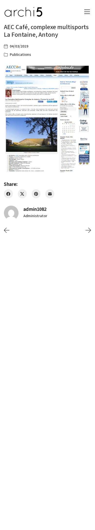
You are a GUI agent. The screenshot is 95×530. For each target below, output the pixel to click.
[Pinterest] (36, 193)
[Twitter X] (22, 193)
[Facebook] (8, 193)
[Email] (49, 193)
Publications (20, 54)
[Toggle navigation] (87, 11)
